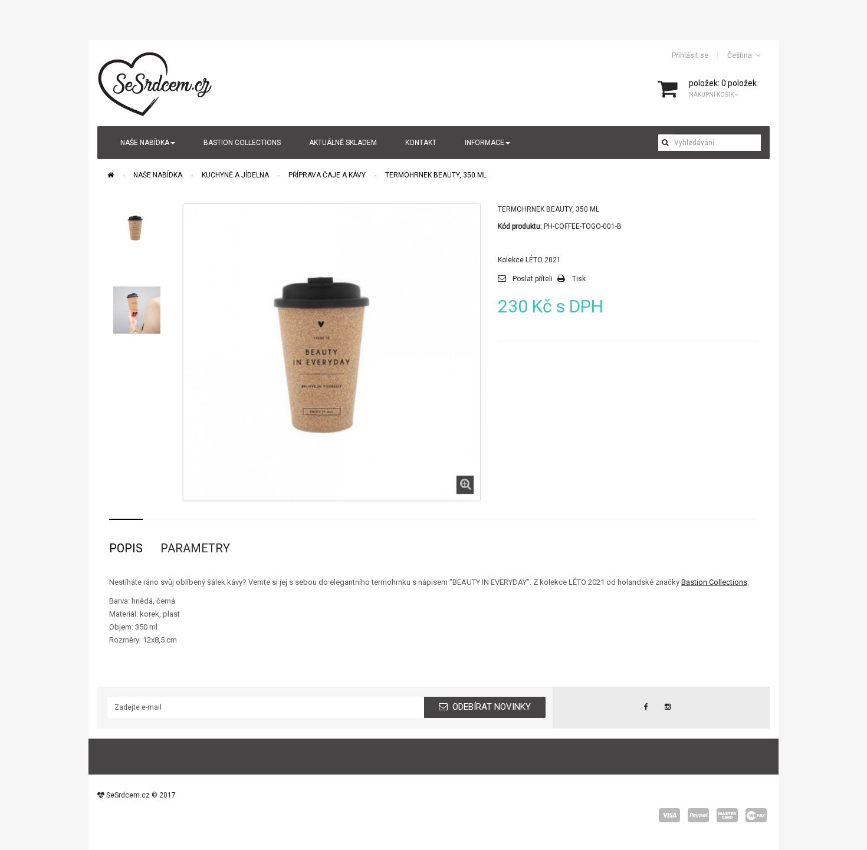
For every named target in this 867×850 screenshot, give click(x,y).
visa (669, 815)
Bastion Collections (714, 582)
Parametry (195, 548)
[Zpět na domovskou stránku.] (110, 175)
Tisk (579, 279)
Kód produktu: (520, 226)
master (727, 815)
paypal (698, 815)
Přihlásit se (690, 55)
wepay (756, 815)
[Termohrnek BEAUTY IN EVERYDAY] (137, 227)
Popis (126, 548)
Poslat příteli (533, 279)
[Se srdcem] (155, 82)
